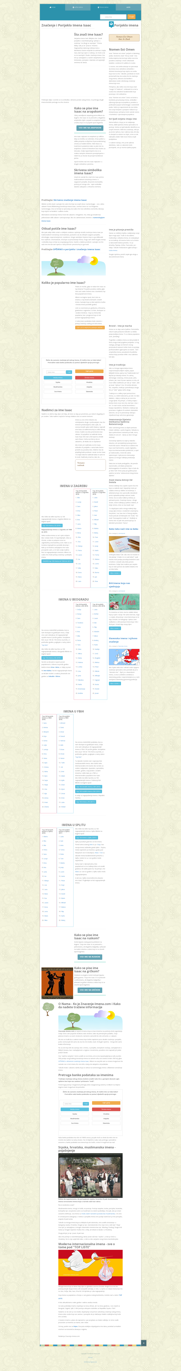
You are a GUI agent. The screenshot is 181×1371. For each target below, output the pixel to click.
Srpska (58, 382)
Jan (96, 577)
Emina (46, 767)
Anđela (80, 693)
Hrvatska (89, 382)
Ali (62, 767)
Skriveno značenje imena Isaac (70, 200)
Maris (46, 916)
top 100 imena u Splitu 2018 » (87, 838)
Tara (78, 645)
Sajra (46, 780)
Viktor (96, 636)
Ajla (45, 794)
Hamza (62, 741)
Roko (62, 854)
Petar (96, 511)
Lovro (97, 564)
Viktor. (58, 676)
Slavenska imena (122, 646)
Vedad (63, 807)
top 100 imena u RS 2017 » (86, 802)
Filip (95, 524)
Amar (62, 732)
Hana (45, 758)
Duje (62, 885)
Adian (63, 776)
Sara (78, 506)
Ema (78, 511)
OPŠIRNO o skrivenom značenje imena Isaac (73, 1061)
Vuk (95, 623)
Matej (96, 533)
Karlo (96, 550)
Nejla (46, 785)
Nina (79, 649)
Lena (79, 627)
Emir (62, 771)
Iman (46, 802)
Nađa (80, 684)
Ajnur (63, 789)
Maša (80, 658)
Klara (79, 577)
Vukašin (51, 676)
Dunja (79, 614)
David (96, 502)
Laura (80, 555)
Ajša (45, 763)
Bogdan (97, 658)
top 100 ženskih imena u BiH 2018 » (89, 787)
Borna (97, 572)
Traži (131, 16)
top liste (45, 645)
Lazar (96, 618)
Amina (45, 727)
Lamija (45, 749)
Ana (78, 520)
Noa (96, 581)
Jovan (97, 693)
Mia (78, 498)
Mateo (97, 559)
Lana (79, 524)
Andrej (96, 640)
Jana (79, 676)
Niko (96, 568)
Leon (96, 542)
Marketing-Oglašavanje (90, 1362)
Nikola (97, 671)
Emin (63, 798)
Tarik (63, 763)
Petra (80, 550)
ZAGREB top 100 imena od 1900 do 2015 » (57, 561)
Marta (79, 528)
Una (79, 671)
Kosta (97, 684)
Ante (61, 845)
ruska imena (113, 250)
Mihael (96, 520)
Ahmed (62, 723)
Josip (96, 546)
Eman (62, 749)
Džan (63, 785)
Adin (61, 745)
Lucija (79, 502)
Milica (80, 654)
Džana (46, 807)
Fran (96, 537)
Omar (63, 794)
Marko (96, 528)
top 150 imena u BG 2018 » (52, 658)
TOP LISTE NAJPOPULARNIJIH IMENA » (90, 327)
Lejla (45, 745)
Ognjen (97, 680)
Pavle (96, 645)
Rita (79, 537)
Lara (79, 581)
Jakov (96, 506)
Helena (80, 662)
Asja (44, 736)
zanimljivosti (121, 533)
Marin (63, 898)
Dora (79, 572)
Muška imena (57, 378)
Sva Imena (57, 391)
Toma (97, 555)
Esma (45, 741)
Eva (79, 542)
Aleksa (97, 662)
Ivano (63, 876)
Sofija (79, 609)
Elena (79, 533)
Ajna (45, 776)
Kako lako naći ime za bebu (123, 529)
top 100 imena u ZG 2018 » (52, 525)
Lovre (62, 872)
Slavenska (89, 391)
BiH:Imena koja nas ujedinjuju (119, 585)
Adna (46, 771)
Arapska (89, 387)
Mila (79, 568)
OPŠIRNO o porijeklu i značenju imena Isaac (76, 249)
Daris (62, 727)
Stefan (96, 614)
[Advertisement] (57, 62)
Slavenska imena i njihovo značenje (123, 640)
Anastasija (81, 689)
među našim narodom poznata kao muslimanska (98, 1214)
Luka (95, 498)
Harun (62, 758)
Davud (62, 736)
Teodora (80, 623)
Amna (46, 798)
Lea (79, 564)
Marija (80, 546)
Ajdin (63, 780)
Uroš (96, 654)
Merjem (46, 732)
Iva (79, 559)
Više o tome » (115, 573)
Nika (78, 515)
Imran (62, 754)
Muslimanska (57, 387)
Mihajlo (97, 676)
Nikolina (80, 680)
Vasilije (97, 649)
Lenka (80, 667)
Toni (61, 859)
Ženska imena (89, 378)
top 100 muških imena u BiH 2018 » (89, 791)
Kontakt (90, 1357)
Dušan (97, 689)
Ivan (95, 515)
